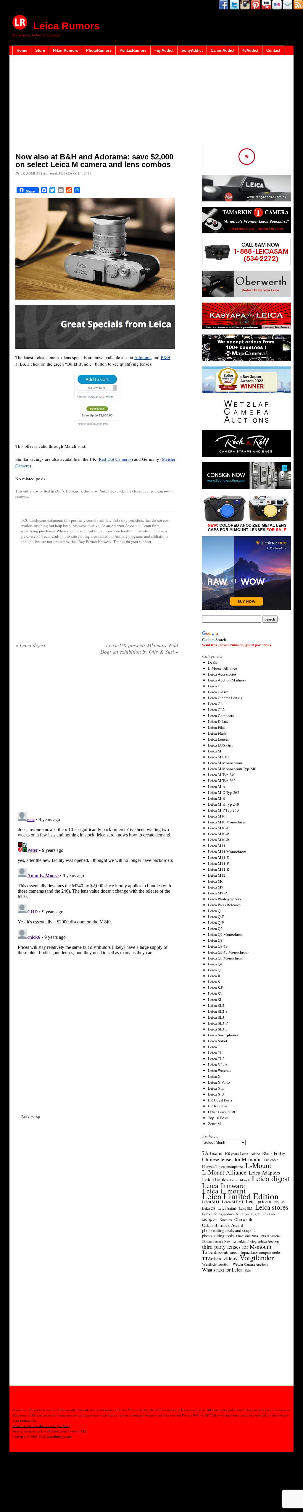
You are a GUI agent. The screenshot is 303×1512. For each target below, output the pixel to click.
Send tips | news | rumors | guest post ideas (236, 644)
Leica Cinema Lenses (225, 697)
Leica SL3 (216, 1017)
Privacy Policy (192, 1415)
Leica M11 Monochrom (227, 851)
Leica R (214, 975)
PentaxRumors (133, 50)
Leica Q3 (215, 940)
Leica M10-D (218, 828)
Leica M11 (216, 845)
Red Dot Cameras (115, 459)
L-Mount (258, 1165)
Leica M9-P (217, 893)
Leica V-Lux (218, 1064)
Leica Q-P (216, 922)
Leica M (214, 751)
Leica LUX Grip (220, 745)
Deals (59, 491)
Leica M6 (215, 881)
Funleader (271, 1160)
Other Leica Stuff (221, 1111)
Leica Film (216, 727)
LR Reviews (218, 1106)
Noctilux (226, 1219)
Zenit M (214, 1123)
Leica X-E (216, 1088)
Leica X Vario (219, 1082)
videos (230, 1258)
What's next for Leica (222, 1269)
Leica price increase (265, 1201)
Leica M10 (216, 816)
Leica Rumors (66, 25)
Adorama (143, 357)
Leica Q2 (215, 928)
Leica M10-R (218, 839)
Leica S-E (215, 987)
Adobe (255, 1153)
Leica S (214, 981)
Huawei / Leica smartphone (222, 1166)
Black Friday (273, 1153)
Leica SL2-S (218, 1011)
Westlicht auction (216, 1264)
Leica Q (214, 910)
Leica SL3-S (218, 1029)
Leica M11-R (218, 869)
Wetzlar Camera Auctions (250, 1264)
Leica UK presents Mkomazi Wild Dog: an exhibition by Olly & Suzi (139, 648)
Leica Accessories (222, 674)
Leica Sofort (217, 1040)
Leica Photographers (224, 899)
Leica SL (215, 999)
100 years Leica (236, 1153)
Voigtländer (257, 1257)
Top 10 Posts (218, 1117)
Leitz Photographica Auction (225, 1214)
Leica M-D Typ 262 (223, 792)
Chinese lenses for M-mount (232, 1159)
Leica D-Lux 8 (239, 1180)
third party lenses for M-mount (236, 1246)
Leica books (215, 1179)
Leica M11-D (218, 857)
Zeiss (248, 1270)
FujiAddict (163, 50)
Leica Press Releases (224, 904)
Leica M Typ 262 (222, 780)
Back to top (30, 1116)
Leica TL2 (216, 1058)
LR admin (29, 173)
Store (40, 50)
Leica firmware (223, 1185)
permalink (98, 491)
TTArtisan (211, 1258)
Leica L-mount (224, 1190)
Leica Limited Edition (240, 1196)
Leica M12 (216, 875)
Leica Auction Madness (227, 680)
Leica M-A (216, 786)
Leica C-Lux (218, 691)
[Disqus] (96, 883)
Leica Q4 (215, 964)
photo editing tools (218, 1235)
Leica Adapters (264, 1172)
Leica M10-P (218, 833)
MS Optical (209, 1220)
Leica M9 (215, 887)
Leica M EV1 (218, 757)
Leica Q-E (216, 916)
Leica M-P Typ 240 (223, 810)
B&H (165, 357)
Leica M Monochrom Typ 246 (232, 768)
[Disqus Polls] (96, 735)
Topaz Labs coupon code (260, 1252)
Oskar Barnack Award (222, 1225)
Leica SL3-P (218, 1023)
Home (22, 50)
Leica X (214, 1076)
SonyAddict (192, 50)
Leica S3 (215, 993)
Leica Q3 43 (218, 946)
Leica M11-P (218, 863)
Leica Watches (219, 1070)
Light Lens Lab (263, 1214)
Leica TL (215, 1052)
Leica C (214, 686)
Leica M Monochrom (225, 762)
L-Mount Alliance (222, 668)
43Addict (250, 50)
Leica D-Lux (218, 721)
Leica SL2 (216, 1005)
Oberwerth (243, 1219)
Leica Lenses (218, 739)
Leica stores (271, 1207)
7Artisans (212, 1153)
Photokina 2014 (247, 1235)
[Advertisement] (96, 105)
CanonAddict (222, 50)
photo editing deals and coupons (229, 1230)
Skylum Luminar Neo (216, 1241)
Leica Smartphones (223, 1035)
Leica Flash (217, 733)
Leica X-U (216, 1094)
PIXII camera (270, 1235)
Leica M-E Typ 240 (223, 804)
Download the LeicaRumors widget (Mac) (41, 1426)
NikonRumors (65, 50)
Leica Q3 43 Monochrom (228, 952)
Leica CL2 (216, 709)
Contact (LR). (77, 1431)
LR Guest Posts (220, 1100)
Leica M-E (216, 798)
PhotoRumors (99, 50)
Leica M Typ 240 (222, 774)
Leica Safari (226, 1208)
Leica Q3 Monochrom (225, 958)
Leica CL (215, 703)
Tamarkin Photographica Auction (255, 1241)
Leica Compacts (221, 715)
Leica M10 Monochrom (227, 822)
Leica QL (215, 970)
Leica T (214, 1046)
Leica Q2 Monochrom (225, 934)
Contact (273, 50)
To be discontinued (220, 1252)
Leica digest (30, 645)
